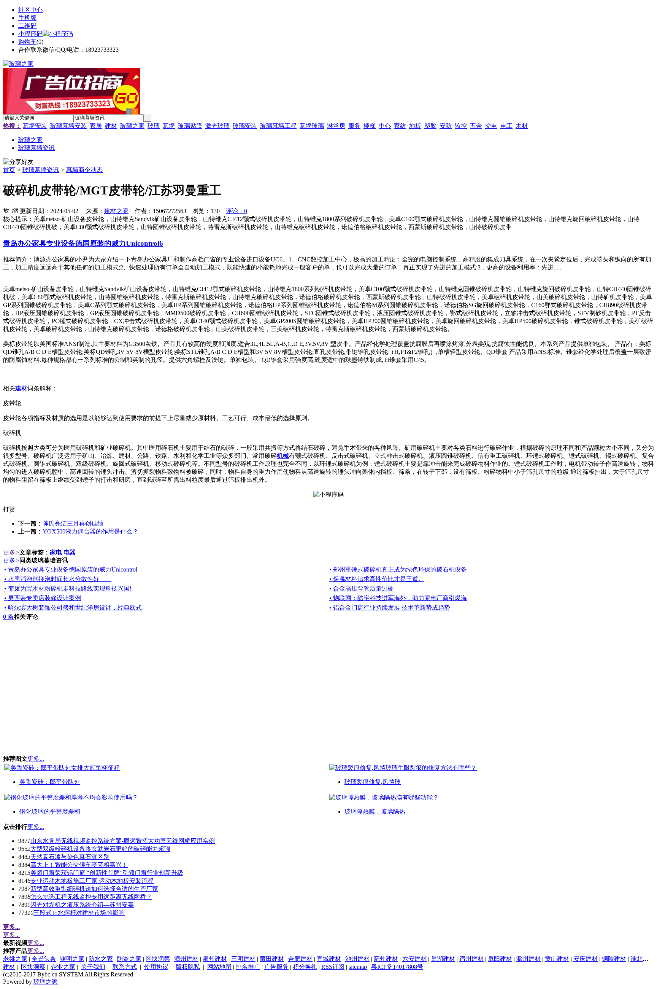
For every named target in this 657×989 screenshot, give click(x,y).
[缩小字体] (15, 210)
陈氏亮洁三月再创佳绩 (73, 523)
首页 (9, 170)
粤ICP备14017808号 (397, 967)
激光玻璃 (217, 126)
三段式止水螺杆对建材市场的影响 (79, 912)
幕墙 (169, 126)
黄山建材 (557, 959)
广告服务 (276, 967)
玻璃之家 (132, 126)
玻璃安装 (245, 126)
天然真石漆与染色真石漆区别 (70, 857)
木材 (522, 126)
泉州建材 (215, 959)
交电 (491, 126)
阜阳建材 (500, 959)
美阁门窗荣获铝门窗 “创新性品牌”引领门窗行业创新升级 (106, 873)
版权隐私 (188, 967)
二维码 (27, 25)
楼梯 (369, 126)
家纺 (400, 126)
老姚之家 (15, 959)
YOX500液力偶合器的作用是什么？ (90, 531)
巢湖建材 (443, 959)
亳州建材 (386, 959)
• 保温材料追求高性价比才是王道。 (376, 579)
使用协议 (156, 967)
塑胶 (430, 126)
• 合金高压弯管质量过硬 (361, 588)
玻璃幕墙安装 (68, 126)
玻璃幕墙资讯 (40, 170)
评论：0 (236, 211)
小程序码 (30, 33)
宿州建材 (471, 959)
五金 (476, 126)
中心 (385, 126)
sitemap (358, 967)
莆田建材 (272, 959)
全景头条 (44, 959)
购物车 (27, 41)
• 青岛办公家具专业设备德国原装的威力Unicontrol (70, 569)
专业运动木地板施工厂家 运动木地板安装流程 (92, 881)
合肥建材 (300, 959)
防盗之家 (129, 959)
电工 (506, 126)
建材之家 (116, 211)
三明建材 (243, 959)
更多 (11, 552)
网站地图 (219, 967)
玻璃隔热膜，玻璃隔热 (374, 811)
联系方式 (125, 967)
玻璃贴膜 (190, 126)
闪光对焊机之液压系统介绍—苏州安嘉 (82, 904)
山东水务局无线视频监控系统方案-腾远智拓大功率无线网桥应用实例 (122, 841)
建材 (111, 126)
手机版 (27, 17)
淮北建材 (642, 959)
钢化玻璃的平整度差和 (49, 811)
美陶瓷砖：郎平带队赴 (49, 782)
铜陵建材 (614, 959)
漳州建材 (186, 959)
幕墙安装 (35, 126)
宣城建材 (329, 959)
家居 (96, 126)
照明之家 (72, 959)
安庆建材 (585, 959)
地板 (415, 126)
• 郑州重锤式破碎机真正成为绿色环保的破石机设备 (398, 569)
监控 (461, 126)
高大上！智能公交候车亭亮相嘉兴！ (79, 865)
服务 (354, 126)
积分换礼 (305, 967)
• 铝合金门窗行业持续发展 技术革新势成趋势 (389, 607)
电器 (69, 552)
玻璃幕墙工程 (278, 126)
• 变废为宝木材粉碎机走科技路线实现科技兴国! (68, 588)
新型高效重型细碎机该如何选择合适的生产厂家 (94, 888)
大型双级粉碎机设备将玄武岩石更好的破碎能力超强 (100, 849)
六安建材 (414, 959)
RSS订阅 (332, 967)
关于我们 (93, 967)
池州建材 (357, 959)
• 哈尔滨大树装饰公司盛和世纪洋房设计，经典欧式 (73, 607)
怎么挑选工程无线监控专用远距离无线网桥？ (91, 896)
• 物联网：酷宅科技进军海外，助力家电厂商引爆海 (398, 598)
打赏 (9, 509)
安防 (446, 126)
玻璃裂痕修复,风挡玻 (372, 782)
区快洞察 (158, 959)
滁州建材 (528, 959)
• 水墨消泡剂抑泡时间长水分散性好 (57, 579)
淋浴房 (336, 126)
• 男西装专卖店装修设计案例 (42, 598)
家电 (56, 552)
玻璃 (154, 126)
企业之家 (63, 967)
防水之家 (101, 959)
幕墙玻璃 (312, 126)
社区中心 (30, 9)
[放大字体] (6, 210)
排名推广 (248, 967)
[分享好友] (18, 162)
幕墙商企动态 (84, 170)
